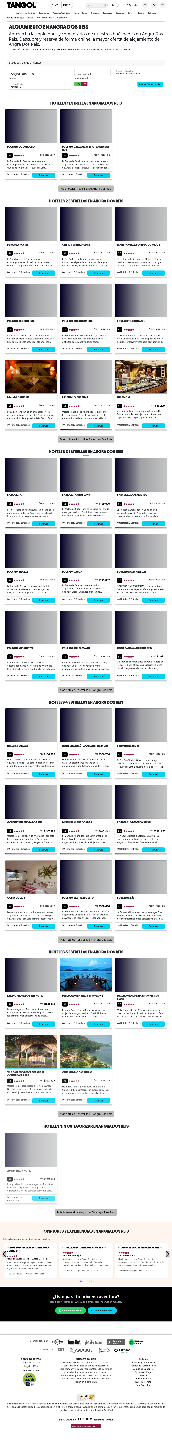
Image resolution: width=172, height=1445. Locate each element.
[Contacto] (144, 5)
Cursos (130, 13)
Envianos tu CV (143, 1378)
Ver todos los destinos (25, 13)
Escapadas (107, 13)
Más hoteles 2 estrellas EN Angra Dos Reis (86, 439)
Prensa (143, 1375)
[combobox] (92, 72)
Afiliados (143, 1359)
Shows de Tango (80, 13)
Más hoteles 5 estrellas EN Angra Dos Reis (86, 1114)
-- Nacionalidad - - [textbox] (84, 74)
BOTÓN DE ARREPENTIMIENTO (86, 1426)
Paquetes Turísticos (61, 13)
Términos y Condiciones (143, 1362)
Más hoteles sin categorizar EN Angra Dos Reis (86, 1212)
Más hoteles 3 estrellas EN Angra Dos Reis (86, 690)
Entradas (152, 13)
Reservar (43, 175)
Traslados (95, 13)
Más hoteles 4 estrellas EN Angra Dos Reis (86, 939)
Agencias (133, 5)
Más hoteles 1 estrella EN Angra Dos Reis (86, 188)
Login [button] (117, 5)
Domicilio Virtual (31, 1369)
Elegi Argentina (143, 1385)
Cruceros (120, 13)
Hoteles (140, 13)
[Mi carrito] (154, 5)
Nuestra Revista (143, 1381)
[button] (97, 5)
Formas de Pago (143, 1372)
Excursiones (44, 13)
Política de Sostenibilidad (143, 1365)
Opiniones (123, 49)
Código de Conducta (143, 1368)
